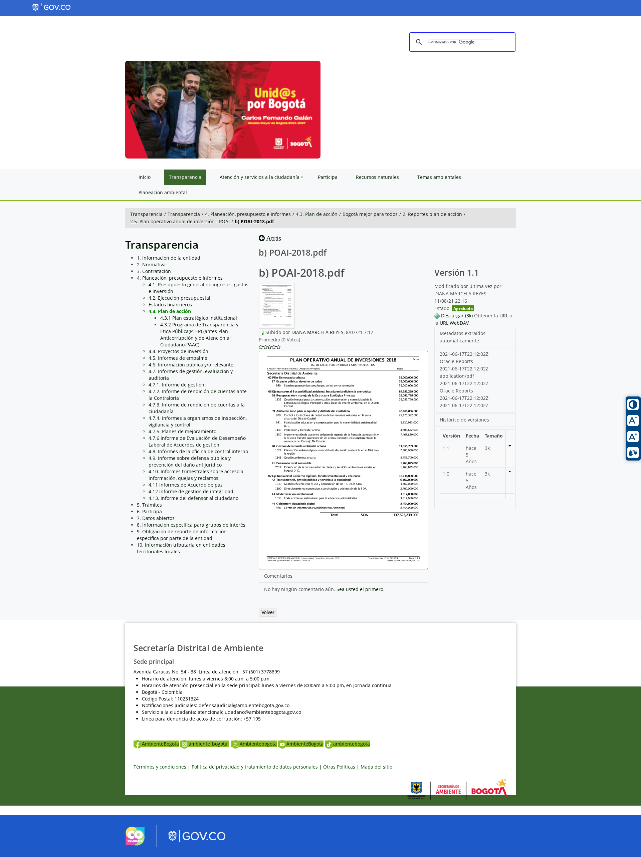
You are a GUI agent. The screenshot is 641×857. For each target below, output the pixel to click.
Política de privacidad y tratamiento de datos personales (255, 767)
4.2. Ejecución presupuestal (179, 298)
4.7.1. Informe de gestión (176, 384)
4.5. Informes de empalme (178, 358)
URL (503, 315)
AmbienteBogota (160, 744)
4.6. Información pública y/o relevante (191, 364)
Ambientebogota (258, 744)
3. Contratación (154, 271)
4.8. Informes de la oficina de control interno (198, 451)
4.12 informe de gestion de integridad (191, 491)
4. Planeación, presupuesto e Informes (248, 214)
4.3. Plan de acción (317, 214)
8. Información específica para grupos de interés (191, 525)
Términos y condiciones (160, 767)
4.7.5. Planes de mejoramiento (182, 431)
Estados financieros (170, 304)
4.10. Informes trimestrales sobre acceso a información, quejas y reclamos (196, 474)
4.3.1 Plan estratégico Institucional (198, 318)
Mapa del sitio (376, 767)
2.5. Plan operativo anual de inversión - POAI (180, 221)
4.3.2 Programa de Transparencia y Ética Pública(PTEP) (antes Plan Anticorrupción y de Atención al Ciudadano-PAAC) (199, 334)
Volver (267, 612)
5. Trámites (149, 505)
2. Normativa (151, 264)
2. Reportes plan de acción (432, 214)
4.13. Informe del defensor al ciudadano (193, 498)
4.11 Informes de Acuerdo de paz (186, 485)
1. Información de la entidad (168, 258)
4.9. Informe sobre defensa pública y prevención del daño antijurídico (190, 461)
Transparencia (146, 214)
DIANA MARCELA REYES (317, 332)
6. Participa (149, 511)
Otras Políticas (339, 767)
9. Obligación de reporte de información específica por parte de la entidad (182, 534)
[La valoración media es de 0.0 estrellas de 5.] (261, 347)
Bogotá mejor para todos (370, 214)
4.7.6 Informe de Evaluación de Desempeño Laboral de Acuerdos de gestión (197, 441)
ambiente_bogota (209, 744)
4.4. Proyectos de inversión (178, 351)
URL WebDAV (454, 323)
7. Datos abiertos (156, 518)
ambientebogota (351, 744)
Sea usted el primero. (361, 589)
